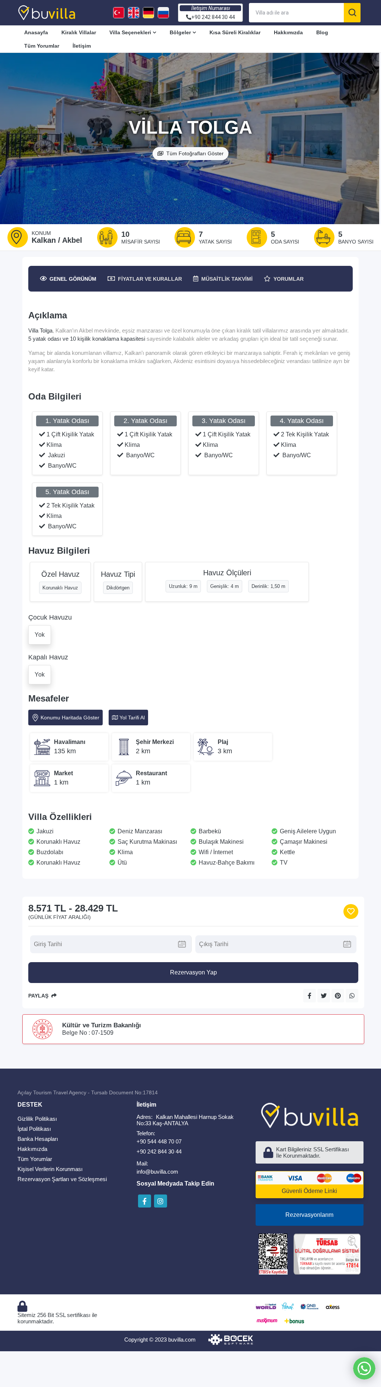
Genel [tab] (72, 279)
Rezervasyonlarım (309, 1215)
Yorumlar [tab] (288, 279)
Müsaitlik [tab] (227, 279)
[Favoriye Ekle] (350, 911)
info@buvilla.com (157, 1171)
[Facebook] (144, 1201)
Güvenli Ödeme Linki (309, 1191)
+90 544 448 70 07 (159, 1141)
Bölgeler (180, 32)
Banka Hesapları (37, 1139)
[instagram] (160, 1201)
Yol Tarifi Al (132, 717)
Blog (322, 32)
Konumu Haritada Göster (70, 717)
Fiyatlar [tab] (150, 279)
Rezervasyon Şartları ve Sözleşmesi (62, 1179)
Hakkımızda (288, 32)
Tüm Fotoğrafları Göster (195, 153)
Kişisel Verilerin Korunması (50, 1169)
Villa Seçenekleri (130, 32)
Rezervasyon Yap (193, 972)
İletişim (82, 46)
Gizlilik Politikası (37, 1119)
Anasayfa (36, 32)
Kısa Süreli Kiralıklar (234, 32)
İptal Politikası (34, 1129)
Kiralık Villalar (78, 32)
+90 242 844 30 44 (159, 1151)
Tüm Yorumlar (41, 46)
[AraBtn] (352, 12)
